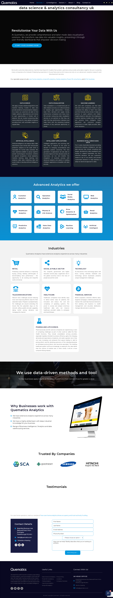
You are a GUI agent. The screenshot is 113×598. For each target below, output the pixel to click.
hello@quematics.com (24, 537)
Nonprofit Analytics (47, 585)
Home (32, 2)
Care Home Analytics (47, 583)
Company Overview (61, 581)
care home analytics (35, 79)
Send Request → (72, 552)
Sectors (62, 2)
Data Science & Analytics (48, 576)
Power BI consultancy (74, 79)
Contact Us (86, 2)
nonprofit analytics (49, 79)
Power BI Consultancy (48, 579)
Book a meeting (80, 585)
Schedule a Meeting (24, 540)
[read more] (56, 148)
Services (39, 2)
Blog (78, 2)
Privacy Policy (60, 576)
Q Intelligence (51, 2)
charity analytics (61, 79)
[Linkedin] (112, 3)
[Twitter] (107, 3)
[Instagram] (109, 3)
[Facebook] (104, 3)
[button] (40, 2)
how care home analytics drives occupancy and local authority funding (64, 515)
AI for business (89, 79)
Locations (59, 579)
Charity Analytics (46, 581)
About (70, 2)
